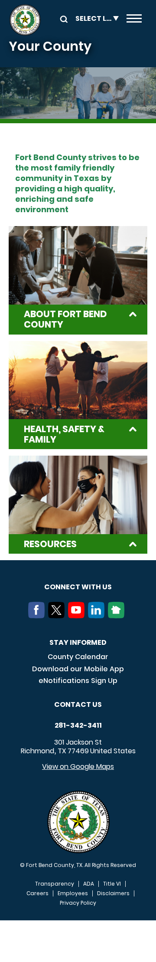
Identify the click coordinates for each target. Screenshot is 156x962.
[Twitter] (58, 615)
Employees (73, 893)
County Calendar (78, 657)
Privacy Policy (78, 903)
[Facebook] (38, 615)
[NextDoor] (118, 615)
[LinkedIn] (98, 615)
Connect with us (78, 587)
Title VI (112, 884)
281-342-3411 (78, 725)
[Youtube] (78, 615)
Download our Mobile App (78, 669)
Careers (37, 893)
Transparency (54, 884)
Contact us (78, 704)
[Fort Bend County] (25, 19)
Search (62, 18)
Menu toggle (134, 19)
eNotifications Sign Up (78, 681)
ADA (88, 884)
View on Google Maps (78, 767)
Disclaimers (113, 893)
